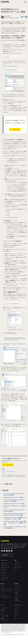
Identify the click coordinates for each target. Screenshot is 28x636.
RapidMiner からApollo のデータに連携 (13, 497)
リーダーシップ (17, 594)
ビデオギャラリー (4, 620)
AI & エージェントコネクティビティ (7, 591)
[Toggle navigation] (25, 2)
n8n (15, 616)
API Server (3, 571)
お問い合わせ (5, 555)
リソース (2, 614)
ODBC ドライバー (4, 563)
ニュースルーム (17, 590)
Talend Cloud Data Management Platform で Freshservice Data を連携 (14, 500)
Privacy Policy (12, 629)
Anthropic (17, 607)
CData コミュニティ (4, 607)
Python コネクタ (4, 569)
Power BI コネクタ (4, 577)
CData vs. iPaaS (4, 595)
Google (16, 612)
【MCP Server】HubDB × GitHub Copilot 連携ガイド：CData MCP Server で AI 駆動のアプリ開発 (15, 523)
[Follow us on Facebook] (22, 17)
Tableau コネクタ (4, 579)
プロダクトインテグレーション (6, 588)
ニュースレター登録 (4, 616)
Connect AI (17, 565)
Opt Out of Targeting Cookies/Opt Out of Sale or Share (14, 634)
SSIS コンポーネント (18, 567)
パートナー (3, 593)
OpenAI (16, 618)
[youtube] (7, 551)
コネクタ (2, 586)
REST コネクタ (3, 573)
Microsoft (16, 614)
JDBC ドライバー (4, 565)
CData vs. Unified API (5, 597)
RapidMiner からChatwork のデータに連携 (14, 503)
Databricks (17, 610)
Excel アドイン (4, 575)
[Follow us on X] (24, 17)
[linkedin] (2, 551)
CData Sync (17, 563)
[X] (4, 551)
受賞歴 (16, 592)
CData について (18, 586)
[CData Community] (12, 551)
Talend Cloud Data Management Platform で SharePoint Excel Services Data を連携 (14, 514)
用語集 (2, 618)
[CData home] (6, 2)
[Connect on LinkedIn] (26, 17)
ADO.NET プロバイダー (5, 567)
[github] (9, 551)
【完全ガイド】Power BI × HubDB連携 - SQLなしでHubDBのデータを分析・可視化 (15, 518)
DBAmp (16, 569)
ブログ (2, 612)
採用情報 (16, 598)
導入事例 (2, 610)
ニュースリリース (18, 588)
